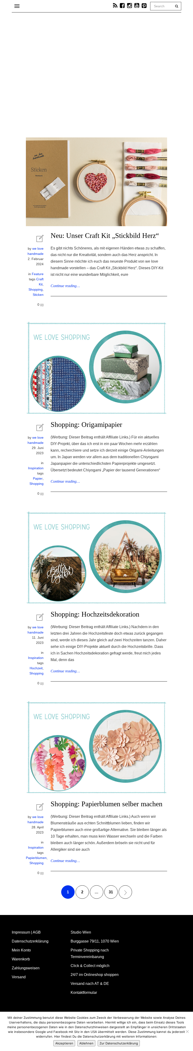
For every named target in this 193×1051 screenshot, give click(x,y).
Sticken (38, 295)
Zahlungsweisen (26, 968)
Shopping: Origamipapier (86, 424)
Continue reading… (65, 286)
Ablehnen (86, 1043)
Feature (38, 274)
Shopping (35, 289)
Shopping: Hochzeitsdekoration (95, 614)
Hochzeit (36, 668)
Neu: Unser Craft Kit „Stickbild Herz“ (105, 235)
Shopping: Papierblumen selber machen (106, 804)
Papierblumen (36, 858)
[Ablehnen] (187, 1031)
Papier (38, 478)
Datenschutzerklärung (30, 941)
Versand (19, 977)
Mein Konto (21, 950)
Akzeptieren (64, 1043)
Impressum (21, 932)
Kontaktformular (84, 993)
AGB (37, 932)
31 (111, 892)
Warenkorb (21, 959)
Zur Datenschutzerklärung (119, 1043)
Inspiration (36, 468)
